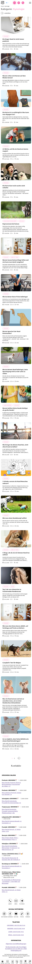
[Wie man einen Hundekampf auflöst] (16, 504)
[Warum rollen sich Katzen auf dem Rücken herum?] (16, 61)
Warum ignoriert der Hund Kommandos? (11, 332)
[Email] (16, 901)
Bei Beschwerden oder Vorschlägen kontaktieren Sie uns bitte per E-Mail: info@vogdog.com (16, 948)
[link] (23, 2)
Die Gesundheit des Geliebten (10, 221)
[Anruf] (10, 901)
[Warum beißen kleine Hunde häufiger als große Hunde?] (16, 394)
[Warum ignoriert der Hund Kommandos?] (16, 317)
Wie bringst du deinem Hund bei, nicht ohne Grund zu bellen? (15, 446)
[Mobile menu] (30, 2)
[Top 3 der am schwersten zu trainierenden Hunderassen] (16, 575)
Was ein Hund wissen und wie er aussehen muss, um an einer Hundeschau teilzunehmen (13, 701)
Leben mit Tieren (14, 257)
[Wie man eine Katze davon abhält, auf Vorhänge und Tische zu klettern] (16, 612)
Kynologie (5, 36)
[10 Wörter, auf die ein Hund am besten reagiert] (16, 135)
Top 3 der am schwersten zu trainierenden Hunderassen (11, 590)
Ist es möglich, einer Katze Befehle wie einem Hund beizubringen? (15, 740)
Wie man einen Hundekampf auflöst (14, 518)
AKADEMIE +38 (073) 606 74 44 (16, 928)
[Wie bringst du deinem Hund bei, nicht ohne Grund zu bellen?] (16, 430)
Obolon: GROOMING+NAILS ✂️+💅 (12, 854)
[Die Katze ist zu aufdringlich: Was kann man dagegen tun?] (16, 98)
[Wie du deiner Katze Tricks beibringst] (16, 282)
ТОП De (12, 586)
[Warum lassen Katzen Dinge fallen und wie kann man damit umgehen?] (16, 246)
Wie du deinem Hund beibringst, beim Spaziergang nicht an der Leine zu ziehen (15, 371)
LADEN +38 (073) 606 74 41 (16, 932)
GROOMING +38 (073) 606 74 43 (16, 925)
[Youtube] (16, 914)
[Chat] (18, 2)
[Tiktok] (22, 914)
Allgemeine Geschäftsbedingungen (16, 944)
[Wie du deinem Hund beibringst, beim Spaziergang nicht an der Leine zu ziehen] (16, 355)
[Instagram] (4, 914)
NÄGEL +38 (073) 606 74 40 (16, 935)
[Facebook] (10, 914)
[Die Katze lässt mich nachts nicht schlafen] (16, 171)
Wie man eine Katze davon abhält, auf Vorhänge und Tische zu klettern (15, 627)
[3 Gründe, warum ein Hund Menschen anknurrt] (16, 467)
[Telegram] (22, 901)
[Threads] (28, 914)
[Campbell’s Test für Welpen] (16, 648)
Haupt (2, 6)
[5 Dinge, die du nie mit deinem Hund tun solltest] (16, 538)
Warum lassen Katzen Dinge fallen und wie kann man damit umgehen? (15, 261)
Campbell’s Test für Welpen (11, 663)
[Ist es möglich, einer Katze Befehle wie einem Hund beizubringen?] (16, 725)
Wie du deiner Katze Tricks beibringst (15, 297)
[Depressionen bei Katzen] (16, 209)
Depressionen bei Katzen (10, 224)
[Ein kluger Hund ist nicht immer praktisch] (16, 25)
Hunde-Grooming (7, 405)
